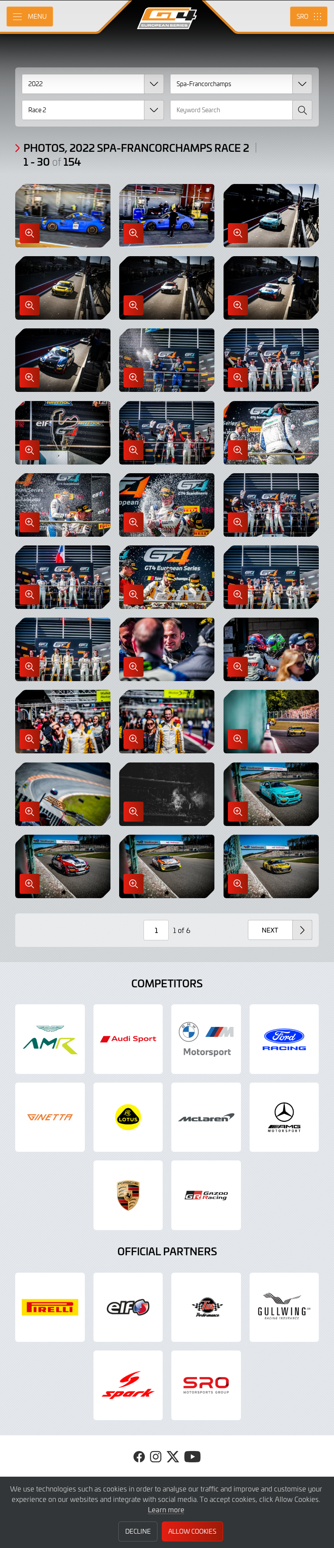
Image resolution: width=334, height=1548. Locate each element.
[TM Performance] (206, 1307)
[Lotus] (128, 1117)
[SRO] (206, 1385)
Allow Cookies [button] (192, 1531)
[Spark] (128, 1385)
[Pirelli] (50, 1307)
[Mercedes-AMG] (284, 1117)
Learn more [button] (166, 1509)
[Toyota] (206, 1195)
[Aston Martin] (50, 1039)
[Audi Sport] (128, 1039)
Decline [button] (138, 1531)
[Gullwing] (284, 1307)
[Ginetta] (50, 1117)
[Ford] (284, 1039)
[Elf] (128, 1307)
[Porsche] (128, 1195)
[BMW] (206, 1039)
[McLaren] (206, 1117)
